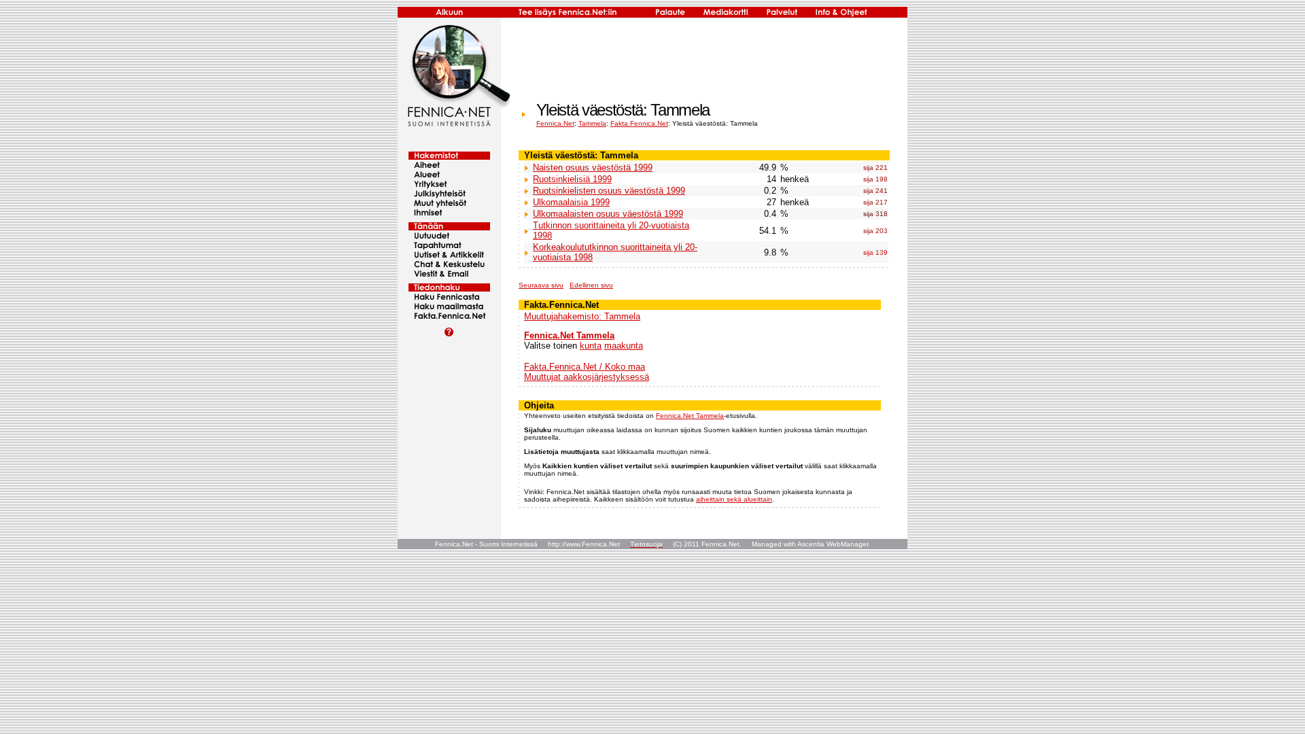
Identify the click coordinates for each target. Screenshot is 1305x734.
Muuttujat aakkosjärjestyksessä (586, 377)
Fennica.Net (555, 123)
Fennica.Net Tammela (569, 335)
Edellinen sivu (591, 285)
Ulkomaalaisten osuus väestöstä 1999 (608, 214)
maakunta (623, 345)
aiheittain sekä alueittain (734, 499)
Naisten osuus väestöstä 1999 (592, 167)
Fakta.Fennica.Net (639, 123)
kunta (591, 345)
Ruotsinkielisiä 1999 (572, 179)
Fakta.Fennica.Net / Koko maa (584, 367)
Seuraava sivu (541, 285)
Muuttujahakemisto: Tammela (582, 316)
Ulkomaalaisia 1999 (571, 202)
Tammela (592, 123)
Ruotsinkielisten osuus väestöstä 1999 (609, 191)
